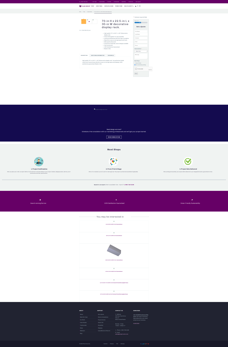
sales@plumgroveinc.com (121, 334)
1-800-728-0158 (84, 1)
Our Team (95, 1)
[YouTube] (148, 343)
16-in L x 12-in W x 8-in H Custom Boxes (114, 271)
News (81, 328)
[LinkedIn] (142, 343)
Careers (105, 343)
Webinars (82, 330)
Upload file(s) (138, 63)
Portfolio (109, 1)
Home (80, 11)
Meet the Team (84, 317)
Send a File (100, 322)
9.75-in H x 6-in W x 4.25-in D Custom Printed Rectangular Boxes (114, 294)
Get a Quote (138, 1)
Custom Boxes (89, 11)
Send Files (124, 1)
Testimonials (116, 1)
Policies (112, 343)
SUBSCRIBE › (136, 323)
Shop (84, 11)
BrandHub (100, 325)
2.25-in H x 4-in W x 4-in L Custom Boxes (114, 260)
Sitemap (123, 343)
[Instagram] (145, 343)
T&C (117, 343)
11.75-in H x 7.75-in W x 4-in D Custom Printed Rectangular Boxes (114, 282)
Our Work (82, 319)
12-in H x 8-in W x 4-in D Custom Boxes (114, 224)
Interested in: (138, 48)
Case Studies (102, 1)
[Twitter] (143, 343)
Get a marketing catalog (140, 64)
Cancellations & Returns (104, 330)
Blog (81, 333)
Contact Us (131, 1)
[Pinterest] (146, 343)
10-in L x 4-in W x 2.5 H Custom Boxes (114, 235)
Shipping (100, 328)
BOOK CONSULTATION (114, 137)
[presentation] (143, 69)
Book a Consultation (103, 317)
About (81, 314)
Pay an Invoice (101, 319)
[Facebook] (140, 343)
